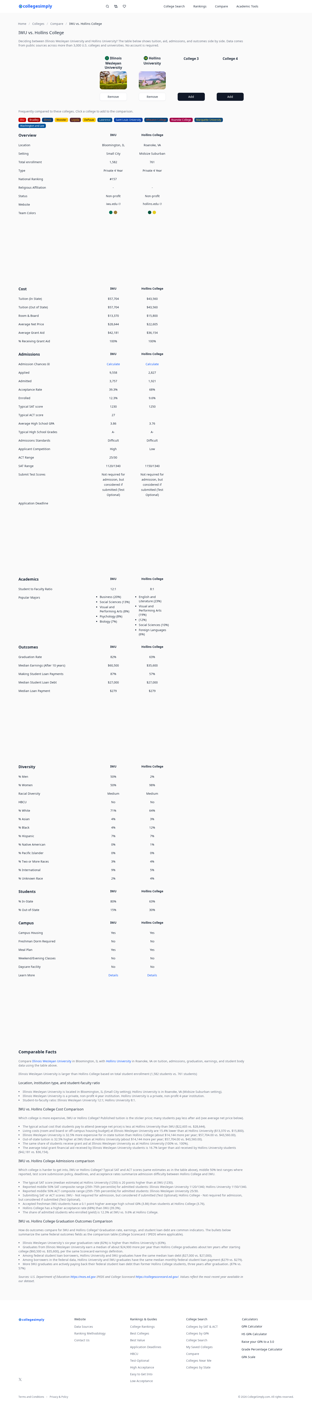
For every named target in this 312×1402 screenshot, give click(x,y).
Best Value (137, 1340)
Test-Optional (139, 1360)
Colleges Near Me (198, 1360)
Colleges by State (198, 1367)
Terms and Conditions (31, 1397)
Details (113, 975)
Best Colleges (139, 1333)
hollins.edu (151, 204)
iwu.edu (112, 204)
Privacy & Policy (59, 1397)
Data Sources (83, 1327)
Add (191, 97)
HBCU (134, 1354)
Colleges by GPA (197, 1333)
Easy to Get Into (141, 1374)
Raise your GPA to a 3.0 (258, 1342)
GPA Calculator (252, 1326)
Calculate (113, 364)
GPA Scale (248, 1357)
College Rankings (142, 1327)
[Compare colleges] (116, 6)
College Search (196, 1340)
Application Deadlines (145, 1347)
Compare (221, 6)
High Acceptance (142, 1367)
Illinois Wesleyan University (51, 1061)
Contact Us (82, 1340)
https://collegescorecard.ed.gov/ (157, 1277)
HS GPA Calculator (254, 1334)
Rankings (200, 6)
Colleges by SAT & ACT (202, 1327)
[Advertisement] (132, 250)
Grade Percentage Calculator (262, 1349)
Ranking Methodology (89, 1333)
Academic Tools (247, 6)
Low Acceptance (141, 1381)
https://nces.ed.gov (83, 1277)
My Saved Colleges (199, 1347)
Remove (113, 97)
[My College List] (124, 6)
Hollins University (118, 1061)
